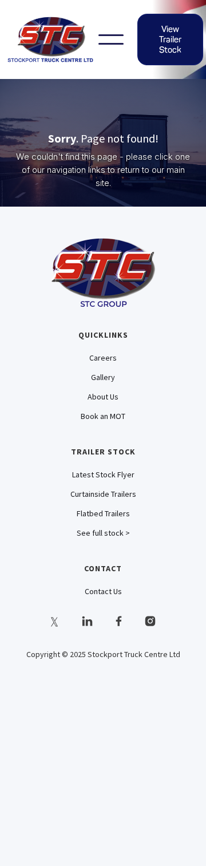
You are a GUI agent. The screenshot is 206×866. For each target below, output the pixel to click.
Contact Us (103, 591)
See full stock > (103, 532)
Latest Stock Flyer (103, 474)
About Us (103, 396)
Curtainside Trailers (103, 494)
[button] (111, 39)
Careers (103, 357)
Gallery (103, 377)
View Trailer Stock (170, 39)
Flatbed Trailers (103, 513)
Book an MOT (103, 416)
